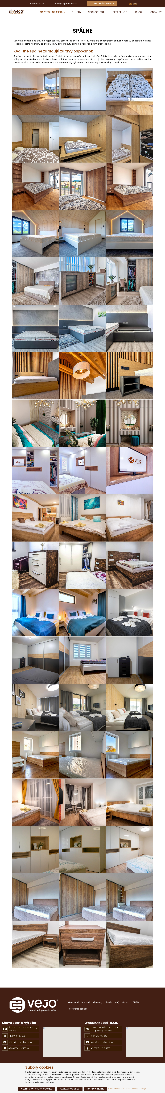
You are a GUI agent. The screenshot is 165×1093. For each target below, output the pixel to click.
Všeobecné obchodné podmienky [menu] (85, 1002)
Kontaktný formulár (102, 3)
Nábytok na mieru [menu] (52, 12)
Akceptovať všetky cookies (36, 1088)
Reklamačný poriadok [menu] (117, 1002)
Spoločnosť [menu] (96, 12)
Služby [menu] (76, 12)
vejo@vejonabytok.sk (66, 3)
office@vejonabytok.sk (20, 1042)
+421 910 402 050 (36, 3)
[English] (135, 3)
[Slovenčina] (131, 3)
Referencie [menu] (120, 12)
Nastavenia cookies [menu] (77, 1008)
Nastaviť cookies (69, 1088)
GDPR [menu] (136, 1002)
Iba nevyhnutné (95, 1088)
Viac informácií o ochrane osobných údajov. (128, 1089)
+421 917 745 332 (99, 1035)
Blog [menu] (138, 12)
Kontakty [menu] (155, 12)
